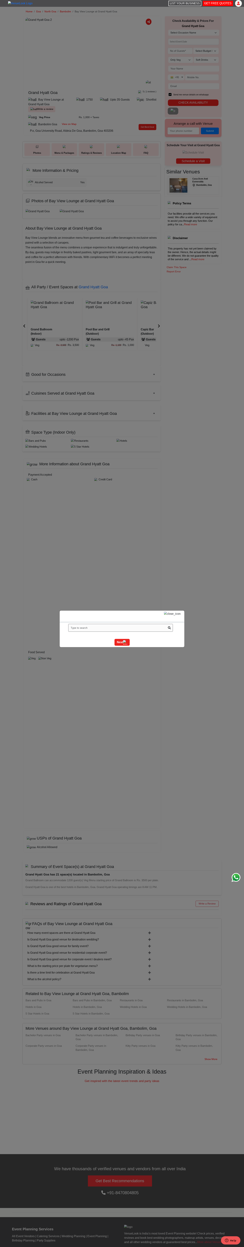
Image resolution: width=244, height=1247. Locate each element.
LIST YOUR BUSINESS (185, 3)
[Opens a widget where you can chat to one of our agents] (230, 1240)
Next (120, 642)
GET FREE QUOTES (217, 3)
